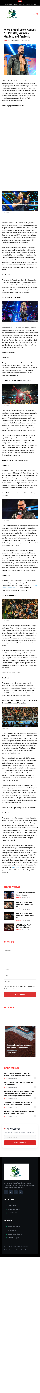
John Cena (15, 867)
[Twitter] (11, 1014)
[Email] (20, 1014)
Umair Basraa (15, 40)
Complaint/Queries (14, 1209)
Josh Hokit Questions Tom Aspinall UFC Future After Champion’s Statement (18, 1103)
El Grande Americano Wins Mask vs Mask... (25, 894)
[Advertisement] (20, 130)
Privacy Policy (12, 1230)
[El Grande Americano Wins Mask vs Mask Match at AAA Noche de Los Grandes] (9, 895)
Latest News (12, 1205)
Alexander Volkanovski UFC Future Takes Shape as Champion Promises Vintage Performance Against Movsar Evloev (19, 1093)
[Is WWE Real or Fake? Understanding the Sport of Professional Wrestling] (9, 927)
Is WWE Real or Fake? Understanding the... (23, 926)
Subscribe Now (20, 1142)
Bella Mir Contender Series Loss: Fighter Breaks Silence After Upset (19, 1112)
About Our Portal (14, 1227)
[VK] (30, 1014)
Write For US (12, 1213)
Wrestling (7, 40)
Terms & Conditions (15, 1234)
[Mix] (25, 1014)
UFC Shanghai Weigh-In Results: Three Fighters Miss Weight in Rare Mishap (18, 1074)
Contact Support (13, 1238)
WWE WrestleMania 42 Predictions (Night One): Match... (25, 915)
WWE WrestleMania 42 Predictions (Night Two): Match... (25, 904)
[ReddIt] (16, 1014)
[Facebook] (6, 1014)
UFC (5, 1078)
